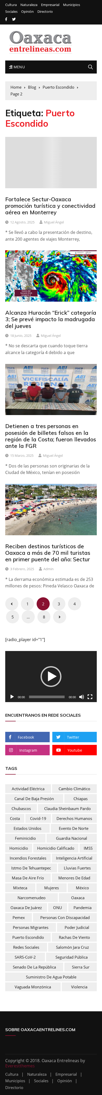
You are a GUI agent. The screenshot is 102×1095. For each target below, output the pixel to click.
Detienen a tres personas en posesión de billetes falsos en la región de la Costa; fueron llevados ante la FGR (50, 436)
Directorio (45, 11)
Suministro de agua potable (51, 977)
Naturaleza (28, 5)
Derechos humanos (74, 818)
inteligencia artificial (74, 858)
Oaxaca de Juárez (26, 907)
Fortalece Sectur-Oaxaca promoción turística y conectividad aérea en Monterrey (50, 206)
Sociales (11, 11)
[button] (51, 676)
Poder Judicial (77, 927)
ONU (57, 907)
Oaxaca (77, 897)
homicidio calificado (55, 848)
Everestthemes (20, 1066)
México (82, 887)
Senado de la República (34, 967)
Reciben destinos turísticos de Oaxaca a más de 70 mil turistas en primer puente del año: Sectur (47, 553)
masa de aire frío (28, 877)
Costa (15, 818)
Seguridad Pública (71, 957)
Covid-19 (38, 818)
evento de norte (73, 828)
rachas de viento (74, 937)
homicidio (18, 848)
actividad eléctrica (28, 788)
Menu (18, 66)
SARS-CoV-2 (25, 957)
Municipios (71, 5)
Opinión (27, 11)
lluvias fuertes (77, 868)
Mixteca (20, 887)
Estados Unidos (27, 828)
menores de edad (74, 877)
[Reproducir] (12, 696)
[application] (51, 676)
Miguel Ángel (54, 222)
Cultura (11, 5)
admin (48, 569)
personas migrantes (30, 927)
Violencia (79, 986)
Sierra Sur (80, 967)
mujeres (51, 887)
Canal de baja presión (34, 798)
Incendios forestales (28, 858)
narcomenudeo (32, 897)
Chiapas (80, 798)
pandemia (82, 907)
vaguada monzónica (33, 986)
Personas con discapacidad (65, 917)
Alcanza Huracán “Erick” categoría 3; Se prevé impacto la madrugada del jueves (50, 319)
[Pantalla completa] (90, 696)
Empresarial (50, 5)
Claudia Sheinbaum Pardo (67, 808)
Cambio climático (74, 788)
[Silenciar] (81, 696)
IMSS (88, 848)
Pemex (19, 917)
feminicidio (25, 838)
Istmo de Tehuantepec (31, 868)
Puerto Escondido (28, 937)
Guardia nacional (71, 838)
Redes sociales (26, 947)
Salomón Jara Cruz (72, 947)
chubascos (21, 808)
